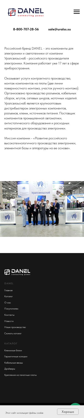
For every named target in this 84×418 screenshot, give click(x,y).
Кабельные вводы (13, 362)
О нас (7, 302)
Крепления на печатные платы (20, 374)
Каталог (8, 296)
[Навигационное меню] (77, 12)
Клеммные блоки (13, 350)
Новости (9, 321)
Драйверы (9, 368)
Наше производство (15, 327)
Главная (8, 290)
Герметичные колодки (15, 356)
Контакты (9, 314)
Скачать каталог (13, 333)
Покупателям (11, 308)
